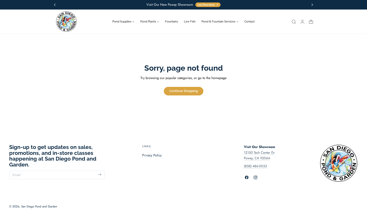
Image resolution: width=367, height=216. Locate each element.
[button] (294, 22)
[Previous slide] (54, 4)
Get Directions (206, 4)
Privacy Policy (152, 155)
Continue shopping (183, 91)
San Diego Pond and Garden (39, 206)
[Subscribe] (100, 174)
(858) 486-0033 (255, 166)
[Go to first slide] (312, 4)
